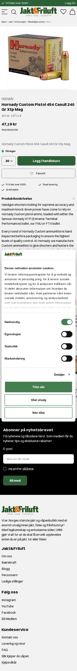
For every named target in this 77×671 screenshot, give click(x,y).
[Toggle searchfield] (14, 12)
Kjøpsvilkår (9, 662)
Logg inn (70, 3)
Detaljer (59, 374)
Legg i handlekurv (46, 161)
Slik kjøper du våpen (15, 656)
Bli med (15, 480)
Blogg (6, 569)
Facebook (9, 612)
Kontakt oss (10, 637)
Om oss (7, 556)
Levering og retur (13, 643)
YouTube (8, 606)
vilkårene (28, 469)
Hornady (7, 98)
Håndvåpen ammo (36, 22)
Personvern (10, 575)
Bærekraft (9, 562)
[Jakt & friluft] (38, 11)
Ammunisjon (20, 22)
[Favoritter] (63, 12)
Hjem (4, 22)
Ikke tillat (38, 412)
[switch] (66, 334)
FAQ (5, 650)
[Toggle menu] (5, 12)
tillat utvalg (38, 399)
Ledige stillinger (12, 581)
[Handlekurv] (72, 12)
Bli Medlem (9, 619)
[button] (38, 58)
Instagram (9, 600)
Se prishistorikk (10, 129)
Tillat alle (38, 387)
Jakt (10, 22)
